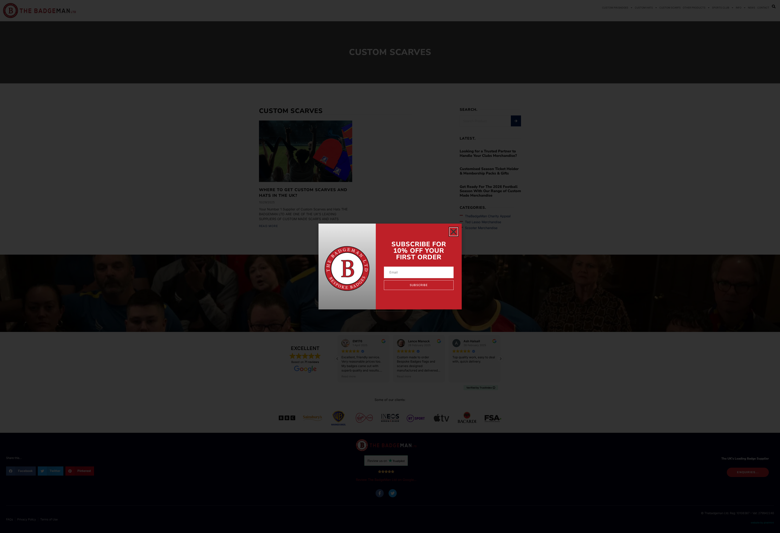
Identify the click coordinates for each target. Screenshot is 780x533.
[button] (454, 232)
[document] (390, 266)
